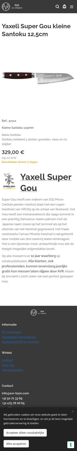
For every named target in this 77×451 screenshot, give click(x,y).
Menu (71, 6)
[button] (57, 6)
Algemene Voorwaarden (19, 337)
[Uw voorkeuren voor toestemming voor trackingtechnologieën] (70, 444)
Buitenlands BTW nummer (20, 342)
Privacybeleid (11, 332)
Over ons (8, 365)
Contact (7, 360)
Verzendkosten (12, 370)
